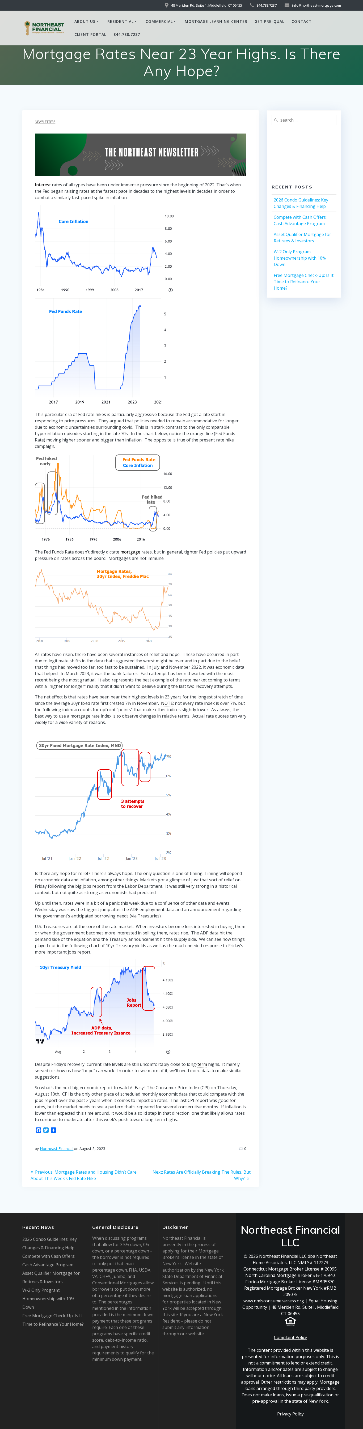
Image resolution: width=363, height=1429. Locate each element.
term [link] (202, 1064)
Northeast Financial (56, 1148)
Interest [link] (43, 185)
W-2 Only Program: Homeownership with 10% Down (300, 258)
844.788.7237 (126, 34)
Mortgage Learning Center (216, 21)
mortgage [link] (130, 552)
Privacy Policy (290, 1414)
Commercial (159, 21)
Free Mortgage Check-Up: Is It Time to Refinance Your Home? (304, 281)
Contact (302, 21)
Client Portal (90, 34)
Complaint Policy (290, 1337)
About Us (84, 21)
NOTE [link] (167, 703)
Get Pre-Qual (269, 21)
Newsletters (45, 121)
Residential (120, 21)
